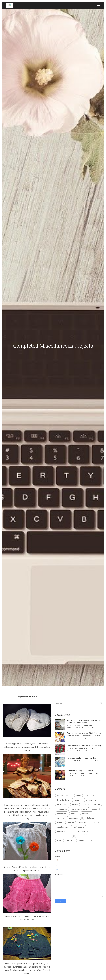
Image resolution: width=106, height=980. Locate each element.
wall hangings (83, 840)
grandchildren (62, 827)
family (59, 822)
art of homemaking (79, 809)
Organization (91, 800)
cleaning (60, 818)
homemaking (80, 831)
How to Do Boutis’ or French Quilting (81, 758)
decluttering (89, 818)
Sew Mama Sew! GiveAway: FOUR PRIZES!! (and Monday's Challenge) (84, 721)
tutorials (70, 840)
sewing (91, 836)
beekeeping (61, 813)
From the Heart (63, 800)
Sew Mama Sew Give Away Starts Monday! (84, 733)
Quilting (86, 804)
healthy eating (78, 827)
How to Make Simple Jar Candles (80, 771)
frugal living (83, 822)
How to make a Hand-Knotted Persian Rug (84, 745)
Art (58, 795)
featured (70, 822)
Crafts (78, 795)
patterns (80, 836)
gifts (94, 822)
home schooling (63, 831)
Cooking (68, 795)
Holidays (77, 800)
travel (59, 840)
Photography (62, 804)
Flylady (88, 795)
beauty (94, 809)
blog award (86, 813)
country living (74, 818)
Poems (75, 804)
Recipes (97, 804)
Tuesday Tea (62, 809)
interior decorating (64, 836)
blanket (74, 813)
